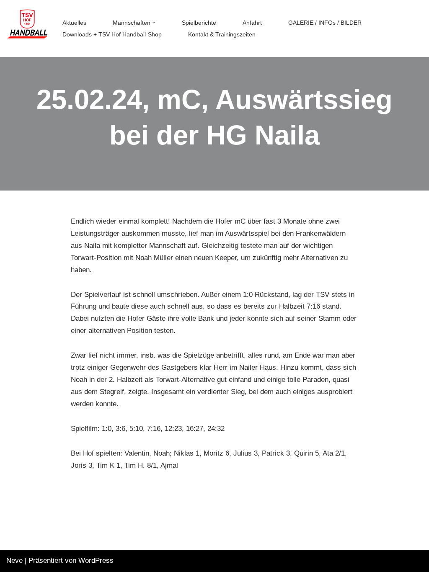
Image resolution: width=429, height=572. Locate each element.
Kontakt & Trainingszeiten (222, 34)
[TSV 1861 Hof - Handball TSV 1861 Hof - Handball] (27, 28)
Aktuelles (74, 23)
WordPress (96, 560)
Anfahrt (252, 23)
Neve (14, 560)
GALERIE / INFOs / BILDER (325, 23)
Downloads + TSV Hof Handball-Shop (112, 34)
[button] (153, 22)
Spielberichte (199, 23)
